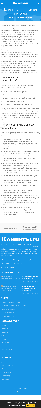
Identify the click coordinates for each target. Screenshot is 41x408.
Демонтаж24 (5, 362)
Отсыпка (4, 335)
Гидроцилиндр (6, 372)
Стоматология (6, 353)
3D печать (5, 369)
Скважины (4, 332)
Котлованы (5, 342)
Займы (3, 325)
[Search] (39, 3)
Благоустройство (7, 365)
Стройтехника (6, 346)
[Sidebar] (2, 124)
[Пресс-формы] (30, 228)
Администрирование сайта (10, 302)
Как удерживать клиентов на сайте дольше (30, 278)
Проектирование (7, 349)
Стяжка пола (5, 329)
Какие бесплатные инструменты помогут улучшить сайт (29, 288)
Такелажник (5, 379)
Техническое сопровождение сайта (13, 306)
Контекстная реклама (8, 316)
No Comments (34, 281)
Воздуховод (5, 376)
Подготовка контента (8, 313)
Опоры (3, 339)
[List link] (20, 264)
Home (11, 18)
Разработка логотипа (8, 309)
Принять (30, 405)
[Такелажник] (10, 228)
